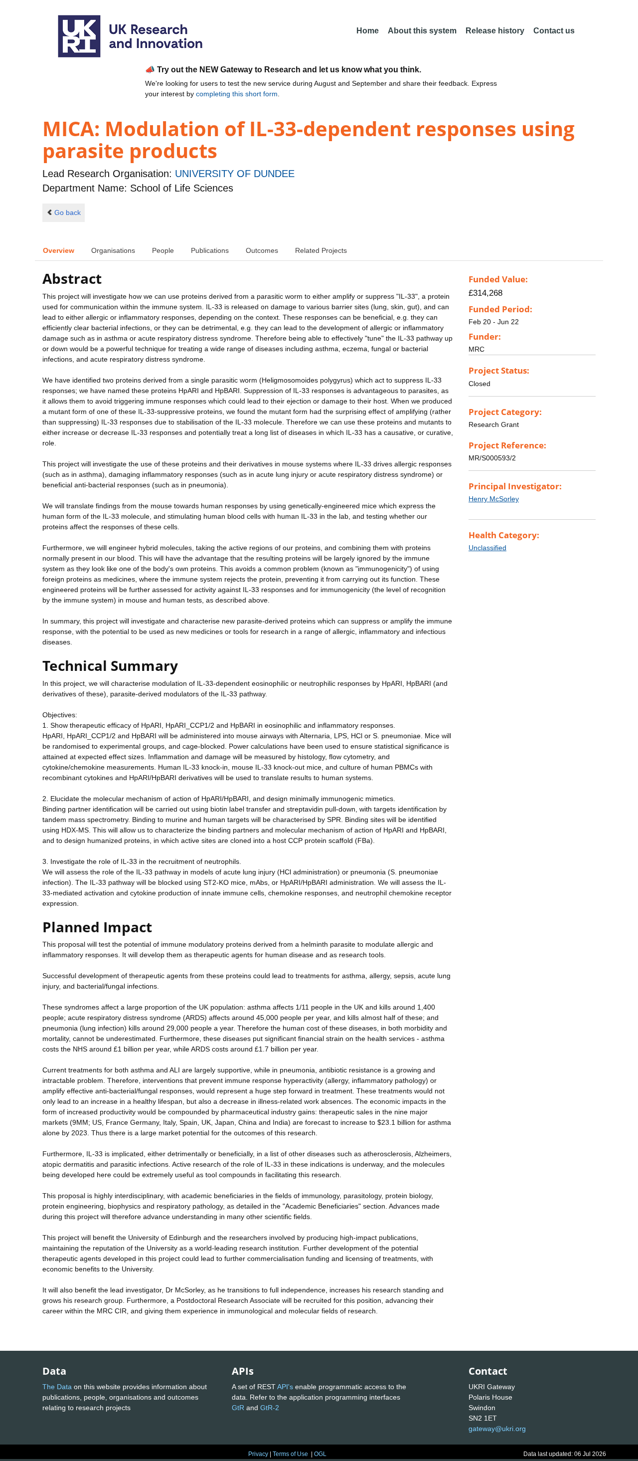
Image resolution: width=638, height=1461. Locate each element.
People (163, 250)
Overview (58, 250)
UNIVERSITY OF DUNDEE (235, 173)
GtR (238, 1408)
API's (285, 1387)
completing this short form (237, 94)
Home (367, 30)
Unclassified (487, 548)
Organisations (113, 250)
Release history (495, 30)
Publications (210, 250)
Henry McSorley (494, 499)
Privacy (258, 1454)
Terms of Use (290, 1454)
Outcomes (262, 250)
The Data (57, 1387)
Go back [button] (67, 212)
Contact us (554, 30)
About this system (422, 30)
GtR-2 (269, 1408)
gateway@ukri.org (497, 1429)
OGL (320, 1454)
